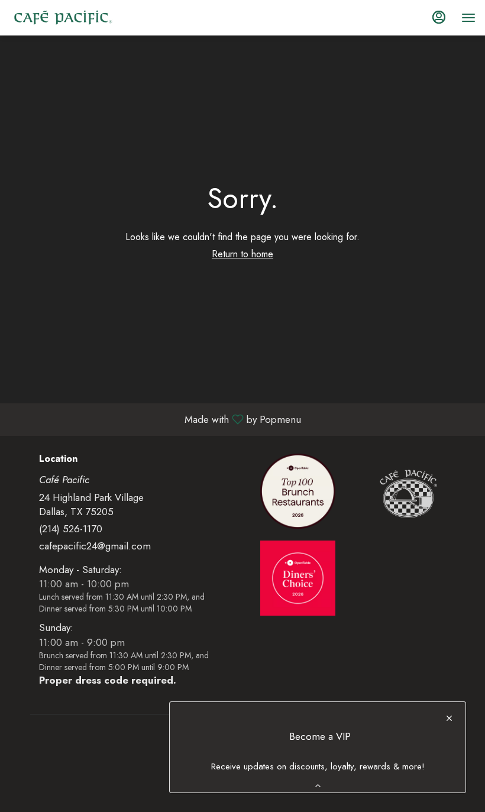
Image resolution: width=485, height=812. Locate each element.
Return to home (242, 254)
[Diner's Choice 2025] (297, 577)
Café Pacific (408, 494)
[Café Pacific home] (62, 18)
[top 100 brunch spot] (297, 490)
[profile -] (439, 17)
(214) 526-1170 (70, 529)
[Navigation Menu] (468, 18)
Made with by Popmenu (155, 418)
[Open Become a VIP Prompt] (317, 785)
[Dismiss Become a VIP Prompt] (449, 718)
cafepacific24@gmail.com (95, 546)
